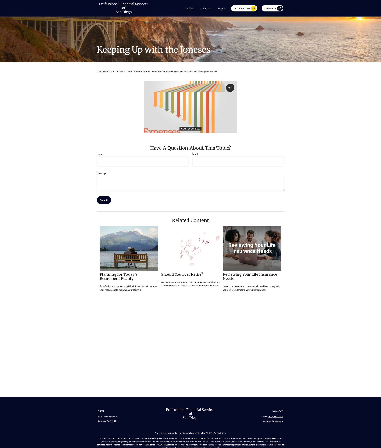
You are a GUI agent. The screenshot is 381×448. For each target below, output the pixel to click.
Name (100, 154)
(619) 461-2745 (275, 416)
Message (101, 173)
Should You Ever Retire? (182, 274)
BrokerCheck (220, 433)
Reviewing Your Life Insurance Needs (250, 276)
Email (195, 154)
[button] (189, 8)
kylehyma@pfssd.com (273, 421)
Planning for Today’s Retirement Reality (118, 276)
